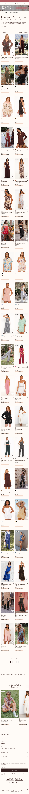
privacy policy (21, 773)
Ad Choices (7, 790)
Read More (3, 26)
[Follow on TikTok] (19, 782)
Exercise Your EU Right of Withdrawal (8, 748)
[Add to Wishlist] (13, 55)
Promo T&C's (22, 790)
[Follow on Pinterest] (16, 782)
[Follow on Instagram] (13, 782)
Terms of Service (12, 790)
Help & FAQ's (3, 738)
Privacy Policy (3, 790)
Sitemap (26, 789)
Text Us (2, 741)
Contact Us (3, 739)
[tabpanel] (14, 709)
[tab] (14, 686)
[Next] (18, 662)
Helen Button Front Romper (6, 722)
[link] (14, 8)
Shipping (3, 743)
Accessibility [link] (3, 746)
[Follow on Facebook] (9, 782)
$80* (20, 0)
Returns (2, 744)
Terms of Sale (17, 790)
